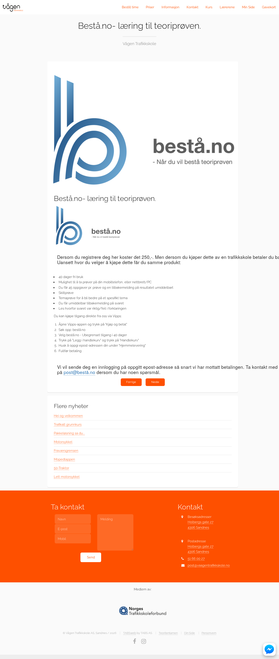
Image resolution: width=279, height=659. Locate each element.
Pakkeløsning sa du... (69, 433)
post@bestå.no (79, 372)
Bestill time (130, 7)
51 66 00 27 (196, 558)
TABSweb (129, 633)
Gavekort (269, 7)
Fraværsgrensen (66, 450)
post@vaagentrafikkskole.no (209, 565)
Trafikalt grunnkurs (68, 424)
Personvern (209, 633)
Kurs (209, 7)
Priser (150, 7)
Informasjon (170, 7)
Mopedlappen (64, 459)
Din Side (189, 633)
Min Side (248, 7)
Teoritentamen (168, 633)
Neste (155, 382)
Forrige (131, 382)
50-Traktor (61, 468)
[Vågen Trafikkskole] (12, 7)
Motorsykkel (63, 442)
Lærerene (227, 7)
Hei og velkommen (68, 416)
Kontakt (192, 7)
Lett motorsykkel (67, 477)
